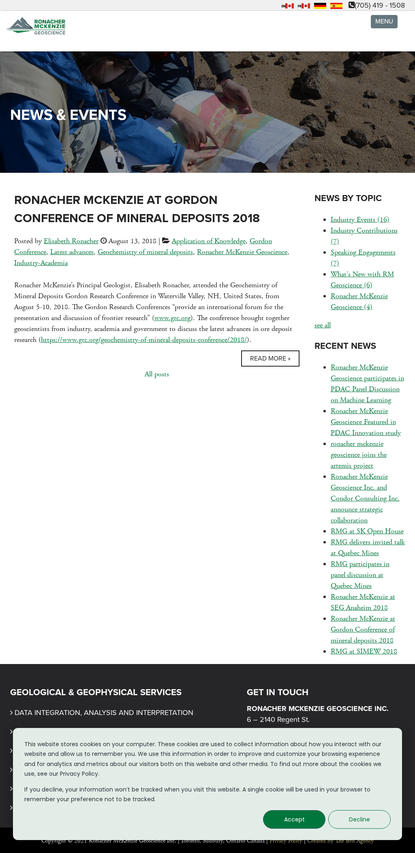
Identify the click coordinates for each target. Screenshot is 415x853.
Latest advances (72, 252)
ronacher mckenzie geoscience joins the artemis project (359, 454)
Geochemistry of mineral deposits (145, 252)
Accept (294, 819)
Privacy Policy (286, 841)
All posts (157, 374)
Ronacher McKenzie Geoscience (242, 252)
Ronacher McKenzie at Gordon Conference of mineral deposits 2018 (363, 629)
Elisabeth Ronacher (71, 241)
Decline (359, 819)
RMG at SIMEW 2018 (364, 651)
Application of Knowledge (209, 241)
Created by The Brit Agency (340, 841)
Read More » (270, 358)
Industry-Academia (41, 262)
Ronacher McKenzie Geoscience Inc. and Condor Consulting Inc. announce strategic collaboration (365, 498)
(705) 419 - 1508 (380, 5)
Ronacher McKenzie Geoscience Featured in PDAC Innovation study (366, 421)
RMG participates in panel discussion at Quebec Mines (360, 574)
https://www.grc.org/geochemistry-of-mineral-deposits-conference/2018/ (144, 339)
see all (322, 325)
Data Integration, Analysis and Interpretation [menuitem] (104, 712)
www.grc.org (172, 318)
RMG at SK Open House (367, 531)
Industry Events (360, 219)
